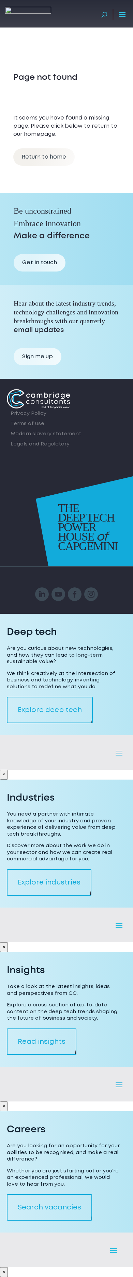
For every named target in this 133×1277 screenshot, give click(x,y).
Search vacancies (49, 1207)
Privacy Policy (28, 414)
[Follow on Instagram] (91, 594)
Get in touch (39, 262)
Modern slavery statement (46, 434)
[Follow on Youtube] (58, 594)
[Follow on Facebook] (75, 594)
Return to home (44, 157)
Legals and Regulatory (40, 445)
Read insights (41, 1041)
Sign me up (37, 356)
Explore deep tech (50, 710)
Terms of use (27, 424)
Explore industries (49, 882)
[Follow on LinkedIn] (42, 594)
